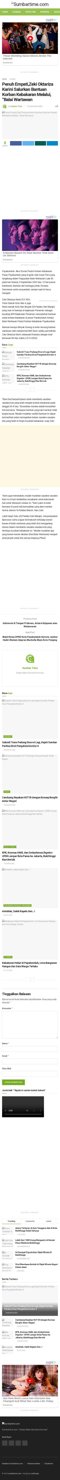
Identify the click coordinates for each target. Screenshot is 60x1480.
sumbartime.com (14, 1474)
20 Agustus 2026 (24, 358)
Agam (6, 792)
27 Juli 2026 (7, 970)
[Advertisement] (30, 179)
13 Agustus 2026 (24, 370)
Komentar (7, 1008)
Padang (7, 736)
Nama (5, 1043)
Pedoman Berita (33, 1464)
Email (5, 1056)
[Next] (32, 390)
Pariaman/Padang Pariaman (17, 905)
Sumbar (16, 12)
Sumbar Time (16, 106)
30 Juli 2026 (7, 915)
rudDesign (35, 1474)
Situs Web (6, 1068)
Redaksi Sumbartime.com (12, 1464)
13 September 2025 (34, 106)
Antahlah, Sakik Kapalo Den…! (18, 911)
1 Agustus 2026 (23, 384)
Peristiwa (30, 12)
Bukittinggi (9, 847)
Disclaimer (49, 1464)
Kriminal (45, 12)
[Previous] (27, 390)
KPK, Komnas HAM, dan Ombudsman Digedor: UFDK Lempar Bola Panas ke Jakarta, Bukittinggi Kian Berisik (34, 378)
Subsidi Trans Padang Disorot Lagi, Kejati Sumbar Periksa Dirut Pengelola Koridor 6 (28, 1307)
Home (5, 12)
